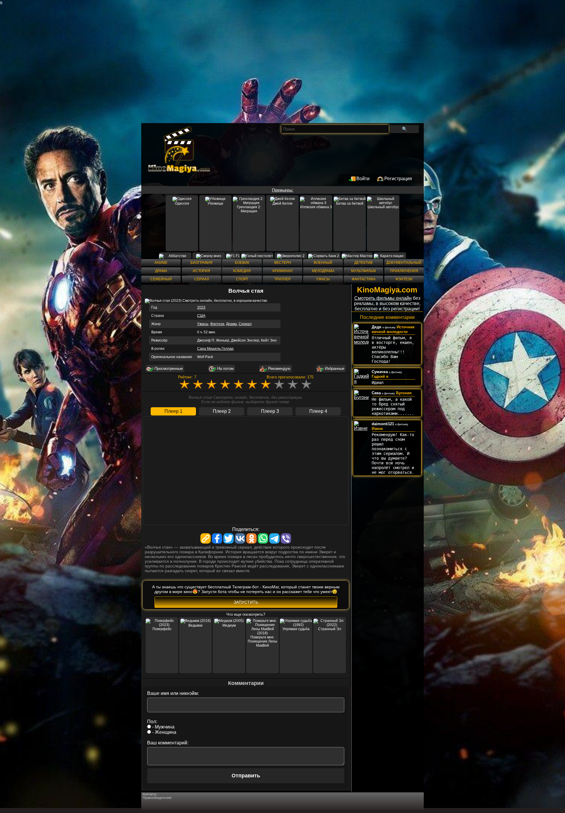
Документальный (403, 263)
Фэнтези (404, 279)
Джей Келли (282, 203)
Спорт (242, 279)
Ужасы (323, 279)
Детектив (363, 263)
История (201, 271)
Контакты (150, 794)
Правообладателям (157, 797)
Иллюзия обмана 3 (316, 207)
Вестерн (282, 263)
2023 (201, 307)
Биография (201, 263)
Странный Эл (329, 629)
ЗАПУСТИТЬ (246, 602)
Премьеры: (282, 190)
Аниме (160, 263)
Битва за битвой (349, 203)
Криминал (282, 271)
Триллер (282, 279)
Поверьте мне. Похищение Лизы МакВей (262, 641)
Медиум (229, 625)
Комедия (242, 271)
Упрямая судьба (296, 629)
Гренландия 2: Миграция (249, 209)
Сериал (201, 279)
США (201, 316)
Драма (161, 271)
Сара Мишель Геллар (215, 349)
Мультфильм (363, 271)
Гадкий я (380, 376)
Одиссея (182, 203)
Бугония (404, 393)
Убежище (215, 203)
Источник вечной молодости (393, 329)
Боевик (242, 263)
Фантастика (363, 279)
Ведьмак (195, 625)
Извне (377, 428)
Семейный (161, 279)
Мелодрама (323, 271)
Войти (363, 178)
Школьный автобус (383, 207)
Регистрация (398, 178)
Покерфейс (162, 629)
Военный (323, 263)
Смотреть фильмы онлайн (383, 298)
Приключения (404, 271)
